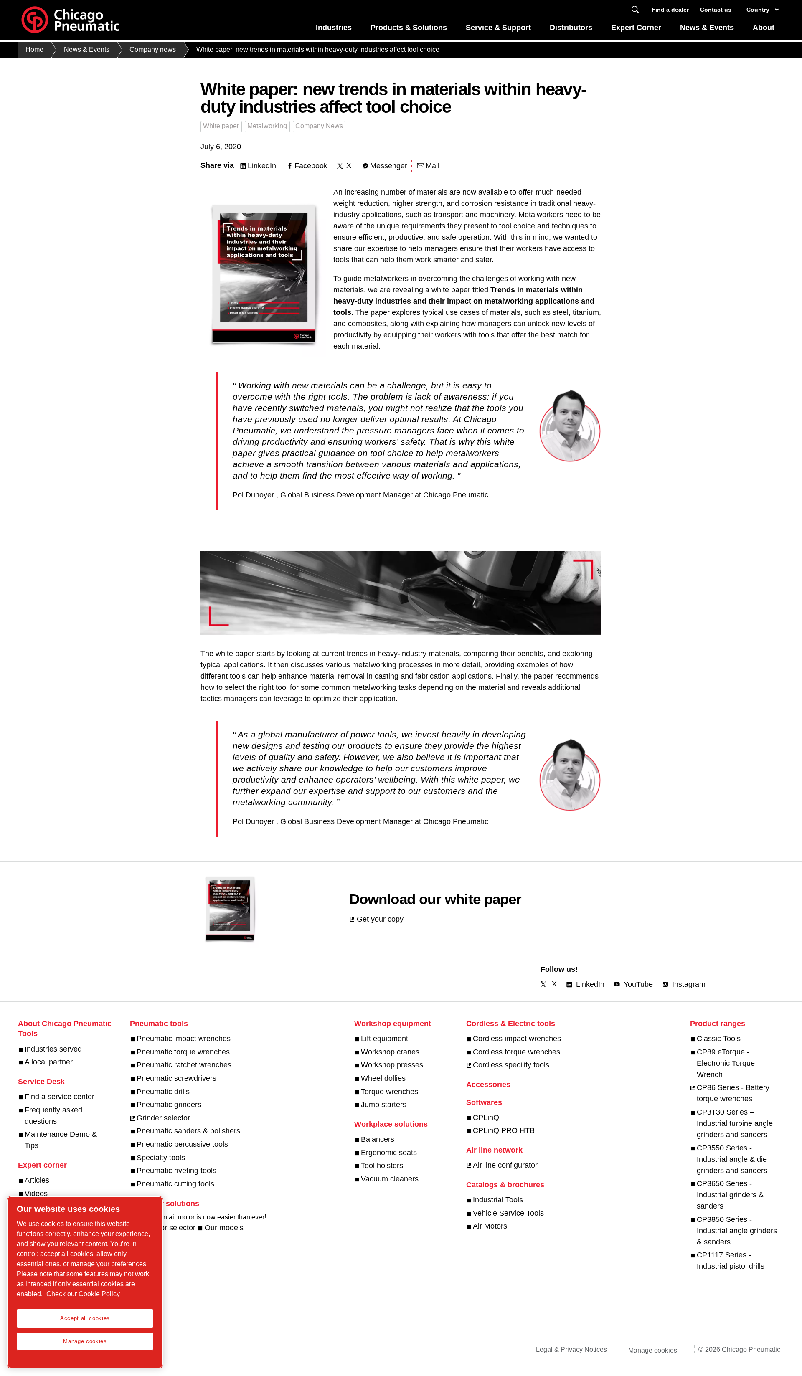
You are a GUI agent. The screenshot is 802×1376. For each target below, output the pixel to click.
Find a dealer (670, 9)
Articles (37, 1180)
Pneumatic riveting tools (176, 1170)
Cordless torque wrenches (516, 1052)
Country (757, 9)
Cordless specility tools (511, 1065)
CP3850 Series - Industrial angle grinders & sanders (737, 1230)
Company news (152, 49)
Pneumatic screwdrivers (176, 1078)
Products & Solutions (409, 27)
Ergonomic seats (389, 1152)
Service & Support (498, 27)
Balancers (377, 1139)
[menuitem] (334, 30)
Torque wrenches (389, 1091)
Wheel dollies (383, 1078)
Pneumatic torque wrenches (183, 1052)
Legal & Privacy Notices (571, 1349)
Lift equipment (384, 1038)
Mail (432, 166)
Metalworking (267, 125)
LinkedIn (262, 166)
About (763, 27)
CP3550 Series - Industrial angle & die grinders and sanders (732, 1159)
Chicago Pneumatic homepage (70, 20)
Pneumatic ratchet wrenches (184, 1065)
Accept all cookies (85, 1318)
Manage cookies (652, 1350)
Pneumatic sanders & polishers (188, 1131)
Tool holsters (382, 1165)
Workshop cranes (390, 1052)
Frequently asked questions (53, 1115)
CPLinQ (486, 1117)
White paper (221, 125)
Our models (224, 1228)
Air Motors (490, 1226)
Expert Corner (636, 27)
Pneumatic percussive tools (182, 1144)
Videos (36, 1193)
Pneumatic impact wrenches (184, 1038)
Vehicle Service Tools (508, 1213)
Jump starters (383, 1104)
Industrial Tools (498, 1200)
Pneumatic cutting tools (175, 1184)
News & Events (707, 27)
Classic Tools (719, 1038)
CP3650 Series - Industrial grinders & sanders (730, 1194)
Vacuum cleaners (390, 1179)
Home (34, 49)
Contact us (715, 9)
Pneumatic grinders (169, 1104)
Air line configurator (505, 1165)
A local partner (49, 1062)
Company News (319, 125)
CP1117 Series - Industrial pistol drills (730, 1260)
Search (635, 9)
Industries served (53, 1049)
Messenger (388, 166)
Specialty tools (161, 1157)
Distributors (571, 27)
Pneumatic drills (163, 1091)
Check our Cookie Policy (83, 1293)
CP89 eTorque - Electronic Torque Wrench (726, 1063)
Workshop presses (392, 1065)
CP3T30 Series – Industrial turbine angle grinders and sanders (735, 1123)
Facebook (310, 166)
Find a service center (59, 1096)
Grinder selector (163, 1118)
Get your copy (380, 919)
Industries (334, 27)
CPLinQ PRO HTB (504, 1130)
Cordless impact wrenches (517, 1038)
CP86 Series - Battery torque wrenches (733, 1093)
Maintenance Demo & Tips (61, 1140)
